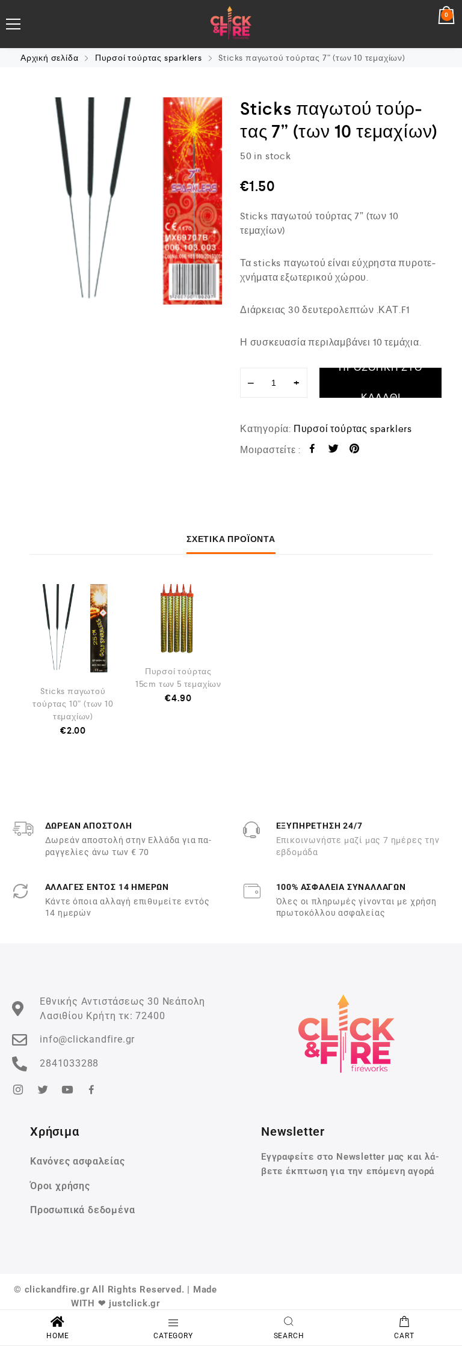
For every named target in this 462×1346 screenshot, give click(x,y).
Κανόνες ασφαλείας (77, 1161)
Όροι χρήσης (60, 1186)
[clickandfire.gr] (231, 24)
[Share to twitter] (333, 450)
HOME (57, 1336)
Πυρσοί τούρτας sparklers (148, 57)
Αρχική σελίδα (49, 57)
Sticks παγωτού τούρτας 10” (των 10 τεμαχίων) (72, 704)
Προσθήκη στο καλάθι (380, 383)
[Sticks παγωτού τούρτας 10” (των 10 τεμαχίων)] (73, 628)
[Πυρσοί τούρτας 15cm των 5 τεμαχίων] (178, 618)
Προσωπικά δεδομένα (82, 1210)
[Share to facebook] (312, 450)
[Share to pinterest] (354, 450)
